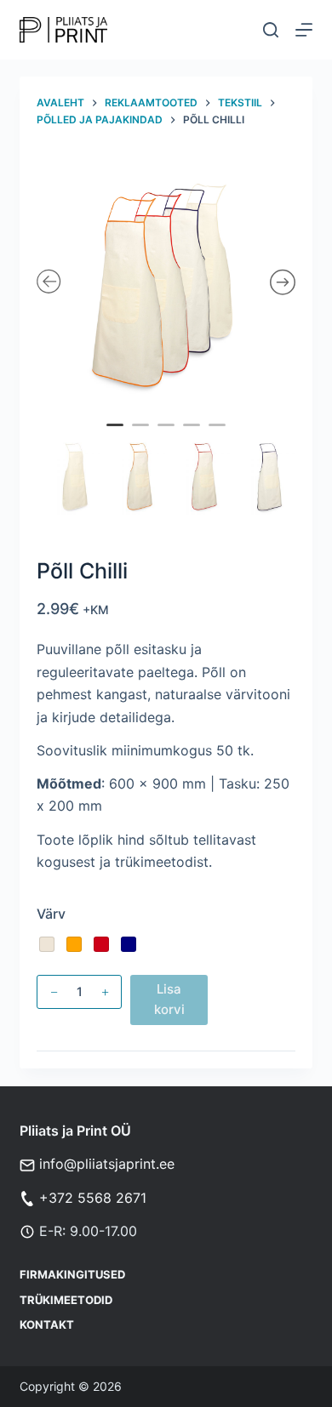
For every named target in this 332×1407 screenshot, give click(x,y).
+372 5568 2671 (92, 1197)
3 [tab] (168, 436)
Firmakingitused (72, 1274)
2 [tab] (143, 436)
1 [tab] (117, 436)
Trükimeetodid (66, 1300)
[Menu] (303, 29)
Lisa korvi (169, 999)
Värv (51, 913)
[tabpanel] (166, 283)
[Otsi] (270, 29)
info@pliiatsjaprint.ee (107, 1163)
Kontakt (47, 1324)
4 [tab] (194, 436)
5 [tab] (219, 436)
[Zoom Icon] (166, 283)
